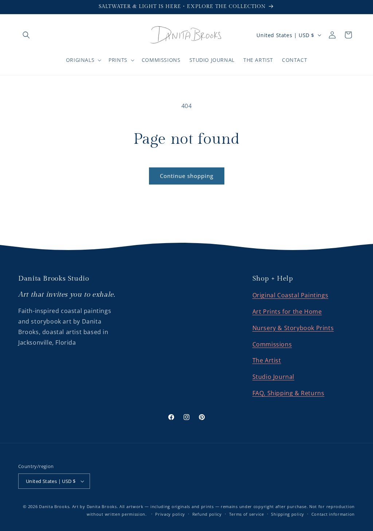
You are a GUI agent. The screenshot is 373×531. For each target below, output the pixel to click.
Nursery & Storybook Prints (293, 328)
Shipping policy (287, 514)
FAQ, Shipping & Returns (288, 393)
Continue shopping (186, 175)
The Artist (266, 360)
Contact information (333, 514)
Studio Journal (273, 377)
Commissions (272, 344)
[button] (26, 35)
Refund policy (207, 514)
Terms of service (246, 514)
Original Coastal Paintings (290, 295)
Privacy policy (170, 514)
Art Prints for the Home (287, 312)
